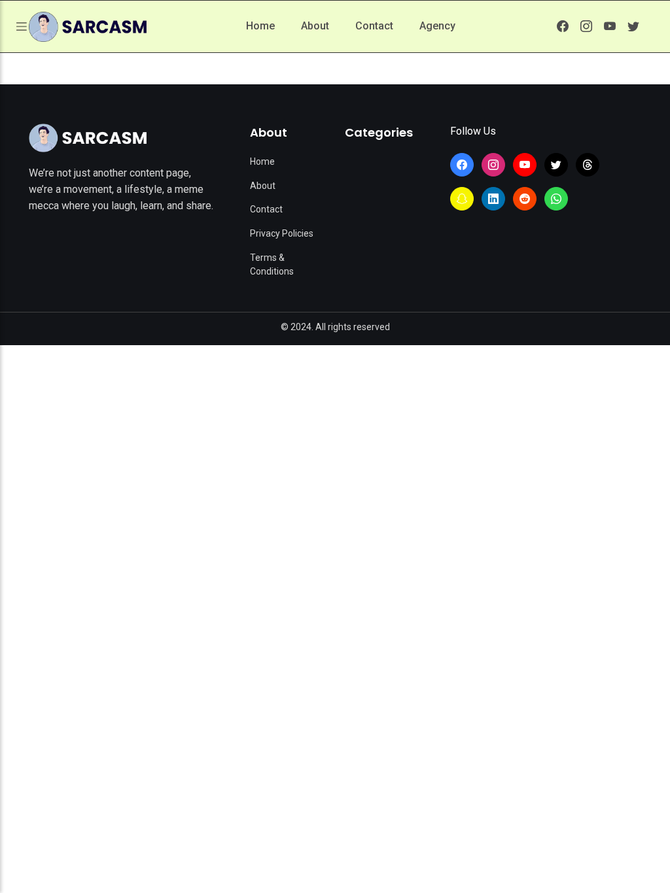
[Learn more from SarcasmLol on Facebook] (563, 26)
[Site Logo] (88, 138)
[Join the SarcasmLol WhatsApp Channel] (556, 199)
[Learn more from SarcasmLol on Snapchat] (462, 199)
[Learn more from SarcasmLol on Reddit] (525, 199)
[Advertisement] (335, 443)
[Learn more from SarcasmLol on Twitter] (633, 26)
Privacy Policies (281, 233)
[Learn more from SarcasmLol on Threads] (587, 165)
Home (260, 26)
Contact (374, 26)
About (315, 26)
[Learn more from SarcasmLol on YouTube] (610, 26)
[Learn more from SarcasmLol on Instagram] (586, 26)
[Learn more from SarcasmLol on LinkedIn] (493, 199)
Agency (437, 26)
